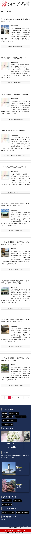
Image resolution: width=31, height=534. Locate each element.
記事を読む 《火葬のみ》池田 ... (15, 230)
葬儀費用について (14, 413)
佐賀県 (18, 487)
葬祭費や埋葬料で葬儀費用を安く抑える (14, 94)
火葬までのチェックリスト (9, 420)
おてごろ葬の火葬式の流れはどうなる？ (14, 167)
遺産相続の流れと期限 (22, 512)
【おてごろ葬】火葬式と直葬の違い (13, 131)
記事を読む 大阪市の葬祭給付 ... (15, 46)
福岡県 (18, 486)
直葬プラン (14, 210)
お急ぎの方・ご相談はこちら (15, 530)
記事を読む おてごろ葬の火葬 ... (15, 192)
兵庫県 (18, 470)
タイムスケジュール (20, 417)
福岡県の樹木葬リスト (8, 512)
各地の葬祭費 (15, 25)
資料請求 (4, 413)
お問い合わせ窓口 (7, 504)
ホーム (3, 11)
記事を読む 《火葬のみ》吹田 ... (15, 269)
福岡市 (3, 520)
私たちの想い (17, 501)
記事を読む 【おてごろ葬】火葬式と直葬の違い (15, 155)
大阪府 (18, 469)
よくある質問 (15, 62)
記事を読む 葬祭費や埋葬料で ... (15, 119)
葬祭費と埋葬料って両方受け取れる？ (13, 58)
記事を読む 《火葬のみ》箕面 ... (15, 385)
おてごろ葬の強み (7, 501)
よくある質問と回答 (7, 424)
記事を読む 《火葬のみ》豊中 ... (15, 308)
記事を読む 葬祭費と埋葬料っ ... (15, 82)
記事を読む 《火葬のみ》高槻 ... (15, 346)
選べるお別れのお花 (7, 417)
